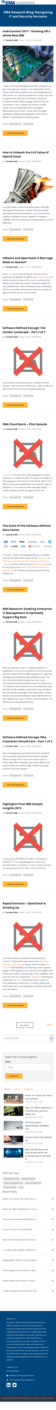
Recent (7, 1089)
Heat (19, 980)
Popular (17, 1089)
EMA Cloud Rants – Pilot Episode (25, 424)
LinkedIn (10, 1360)
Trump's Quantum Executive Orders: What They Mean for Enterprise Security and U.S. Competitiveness (20, 1291)
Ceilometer (36, 977)
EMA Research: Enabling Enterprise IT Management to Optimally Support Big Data (27, 613)
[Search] (51, 1038)
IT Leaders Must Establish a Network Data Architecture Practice (20, 1250)
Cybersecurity (28, 1179)
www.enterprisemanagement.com (19, 1357)
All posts (24, 1025)
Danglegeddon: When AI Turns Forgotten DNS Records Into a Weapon (20, 1260)
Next (49, 1024)
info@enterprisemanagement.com (21, 1375)
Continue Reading (15, 133)
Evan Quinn (7, 475)
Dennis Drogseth (33, 1183)
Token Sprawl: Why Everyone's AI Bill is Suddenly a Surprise (20, 1281)
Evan (11, 274)
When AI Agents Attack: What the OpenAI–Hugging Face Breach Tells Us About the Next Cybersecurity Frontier (20, 1270)
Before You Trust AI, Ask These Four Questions (20, 1199)
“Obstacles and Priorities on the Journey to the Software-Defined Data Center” (27, 561)
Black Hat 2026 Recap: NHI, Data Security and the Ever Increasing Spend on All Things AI (20, 1240)
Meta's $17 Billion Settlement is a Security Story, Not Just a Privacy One (20, 1209)
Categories (28, 1089)
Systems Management (13, 1183)
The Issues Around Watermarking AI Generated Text (20, 1219)
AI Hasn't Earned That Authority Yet (17, 1229)
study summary (40, 564)
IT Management (15, 124)
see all (21, 1187)
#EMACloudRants (44, 277)
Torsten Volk (11, 40)
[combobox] (26, 1038)
